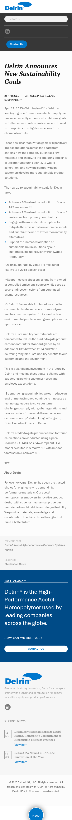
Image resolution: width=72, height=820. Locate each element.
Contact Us (16, 44)
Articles (30, 95)
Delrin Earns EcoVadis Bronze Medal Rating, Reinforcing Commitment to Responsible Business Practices (37, 735)
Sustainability (13, 99)
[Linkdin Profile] (7, 31)
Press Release (46, 95)
